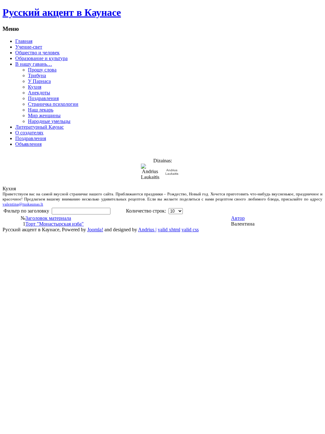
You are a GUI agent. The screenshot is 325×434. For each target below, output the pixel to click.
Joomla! (95, 229)
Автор (238, 218)
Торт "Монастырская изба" (54, 224)
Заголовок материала (48, 218)
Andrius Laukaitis (171, 171)
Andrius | (147, 229)
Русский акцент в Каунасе (62, 12)
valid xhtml (169, 229)
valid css (190, 229)
